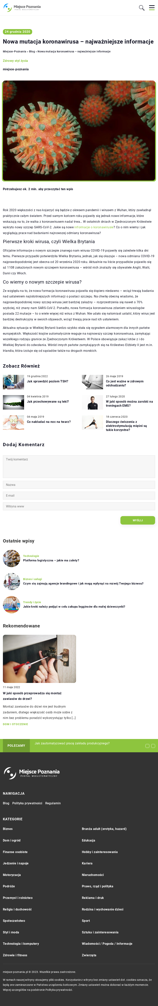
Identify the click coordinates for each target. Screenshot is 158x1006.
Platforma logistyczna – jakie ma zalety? (51, 560)
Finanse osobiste (15, 852)
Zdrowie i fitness (15, 955)
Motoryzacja (12, 875)
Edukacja (88, 840)
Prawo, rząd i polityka (97, 886)
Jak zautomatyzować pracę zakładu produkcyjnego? (72, 743)
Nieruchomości (93, 875)
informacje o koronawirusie (93, 227)
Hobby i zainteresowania (100, 852)
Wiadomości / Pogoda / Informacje (107, 944)
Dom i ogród (11, 840)
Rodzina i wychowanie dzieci (103, 909)
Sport (86, 921)
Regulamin (53, 803)
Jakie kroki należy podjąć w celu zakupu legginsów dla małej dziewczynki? (74, 606)
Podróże (9, 886)
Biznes (8, 829)
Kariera (87, 863)
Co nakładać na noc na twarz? (49, 422)
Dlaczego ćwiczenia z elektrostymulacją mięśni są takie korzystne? (126, 426)
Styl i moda (11, 932)
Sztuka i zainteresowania (100, 932)
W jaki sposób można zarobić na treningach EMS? (129, 403)
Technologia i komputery (21, 944)
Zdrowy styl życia (15, 61)
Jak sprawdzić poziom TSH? (47, 381)
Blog (6, 803)
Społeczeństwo (14, 921)
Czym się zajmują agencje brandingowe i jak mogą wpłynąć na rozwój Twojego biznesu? (83, 583)
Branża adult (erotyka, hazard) (104, 829)
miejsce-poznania (16, 69)
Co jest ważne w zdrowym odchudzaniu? (125, 383)
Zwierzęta (89, 955)
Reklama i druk (93, 898)
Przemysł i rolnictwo (18, 898)
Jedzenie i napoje (16, 863)
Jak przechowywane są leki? (48, 401)
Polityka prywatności (27, 803)
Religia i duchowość (17, 909)
